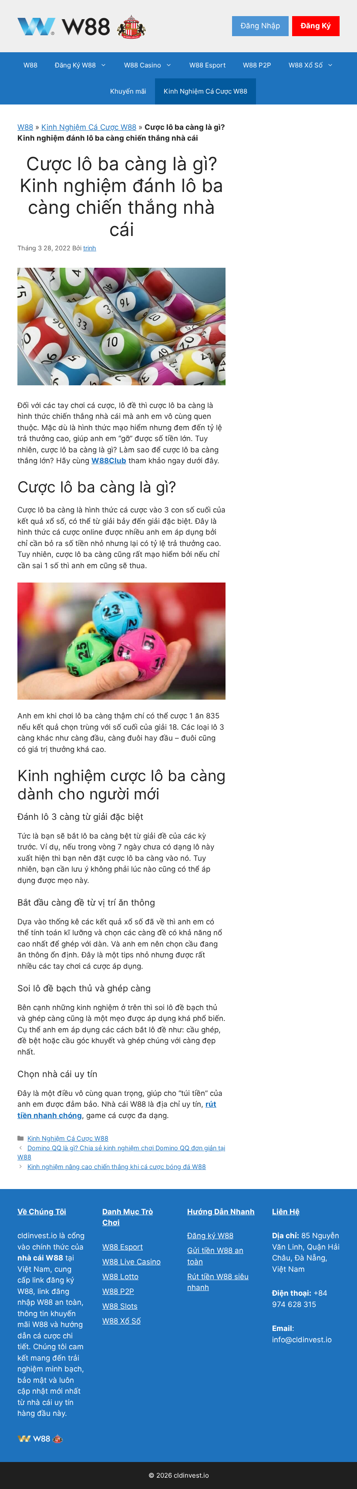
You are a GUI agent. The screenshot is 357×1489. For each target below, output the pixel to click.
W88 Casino (142, 65)
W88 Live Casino (131, 1261)
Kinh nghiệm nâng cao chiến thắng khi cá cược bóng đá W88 (116, 1166)
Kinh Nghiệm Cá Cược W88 (205, 91)
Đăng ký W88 (210, 1235)
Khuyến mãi (128, 91)
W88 (30, 65)
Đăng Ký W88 (75, 65)
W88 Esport (207, 65)
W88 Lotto (120, 1276)
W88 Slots (120, 1306)
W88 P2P (257, 65)
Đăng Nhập (260, 25)
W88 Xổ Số (306, 65)
